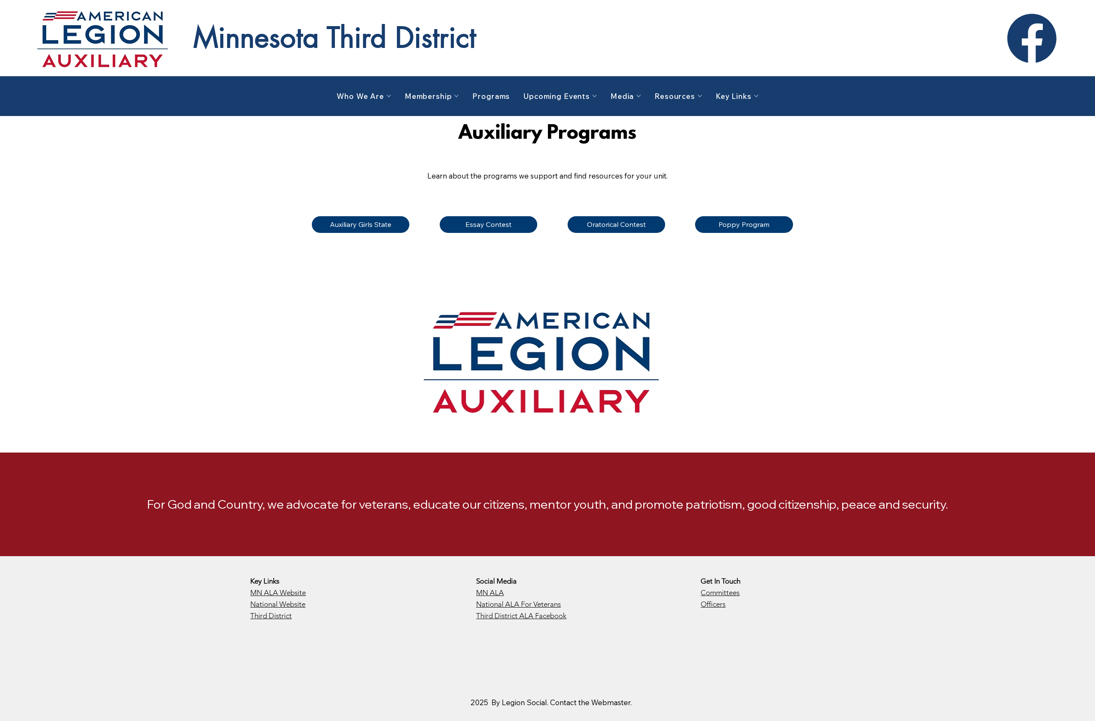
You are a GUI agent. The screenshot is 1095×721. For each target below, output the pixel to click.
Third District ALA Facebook (521, 615)
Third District (271, 615)
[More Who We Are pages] (389, 96)
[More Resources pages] (700, 96)
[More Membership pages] (456, 96)
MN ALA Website (278, 592)
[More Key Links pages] (756, 96)
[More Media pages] (638, 96)
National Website (277, 604)
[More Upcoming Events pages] (594, 96)
